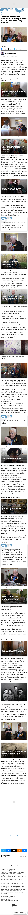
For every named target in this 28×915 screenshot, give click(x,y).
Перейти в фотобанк (20, 42)
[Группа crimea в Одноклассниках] (19, 850)
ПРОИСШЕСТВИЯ (18, 861)
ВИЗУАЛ (25, 861)
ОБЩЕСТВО (10, 861)
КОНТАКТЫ (23, 865)
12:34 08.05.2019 (4, 25)
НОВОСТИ (3, 865)
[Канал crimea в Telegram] (3, 850)
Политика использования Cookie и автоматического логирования (13, 877)
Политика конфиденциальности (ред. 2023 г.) (11, 879)
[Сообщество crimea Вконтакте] (8, 850)
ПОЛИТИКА (4, 861)
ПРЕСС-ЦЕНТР (10, 865)
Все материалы (4, 57)
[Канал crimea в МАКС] (24, 850)
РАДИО (17, 865)
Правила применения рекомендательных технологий (14, 881)
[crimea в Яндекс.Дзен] (14, 850)
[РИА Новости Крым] (5, 13)
